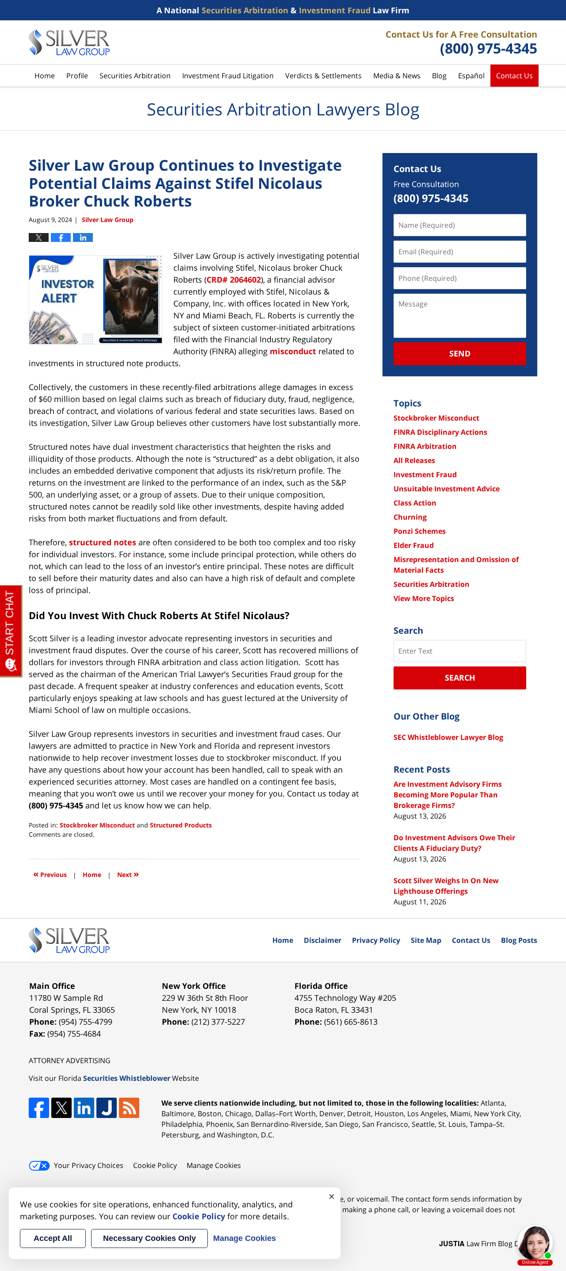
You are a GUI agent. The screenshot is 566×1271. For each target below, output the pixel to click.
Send (459, 353)
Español (471, 75)
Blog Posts (519, 940)
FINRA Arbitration (425, 446)
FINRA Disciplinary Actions (440, 432)
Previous (50, 874)
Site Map (426, 940)
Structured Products (181, 825)
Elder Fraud (414, 545)
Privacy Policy (376, 940)
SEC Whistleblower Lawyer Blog (448, 737)
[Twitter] (61, 1108)
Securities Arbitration (135, 75)
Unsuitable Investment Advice (447, 489)
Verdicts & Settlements (323, 75)
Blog (439, 75)
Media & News (397, 75)
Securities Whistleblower (126, 1078)
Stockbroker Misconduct (97, 825)
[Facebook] (39, 1108)
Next (128, 874)
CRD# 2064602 (234, 279)
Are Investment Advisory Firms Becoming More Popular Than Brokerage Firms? (448, 794)
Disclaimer (322, 940)
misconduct (293, 351)
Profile (77, 75)
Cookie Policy (155, 1165)
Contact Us (514, 75)
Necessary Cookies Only (149, 1238)
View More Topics (424, 598)
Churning (410, 517)
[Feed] (129, 1108)
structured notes (102, 542)
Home (44, 75)
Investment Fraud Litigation (228, 75)
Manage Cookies (214, 1165)
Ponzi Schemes (420, 531)
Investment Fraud (425, 474)
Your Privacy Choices (88, 1165)
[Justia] (106, 1108)
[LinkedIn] (84, 1108)
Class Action (415, 503)
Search (460, 677)
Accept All (53, 1238)
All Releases (414, 460)
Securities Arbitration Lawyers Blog (69, 42)
